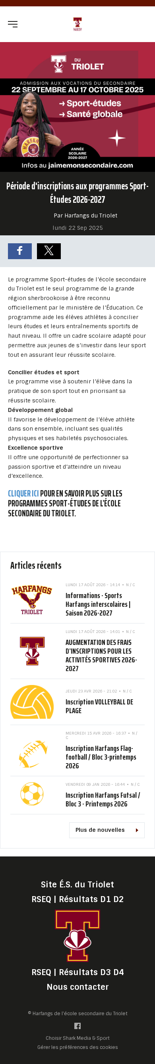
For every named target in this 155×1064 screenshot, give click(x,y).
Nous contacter (77, 987)
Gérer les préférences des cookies (77, 1047)
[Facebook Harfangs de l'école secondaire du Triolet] (77, 1027)
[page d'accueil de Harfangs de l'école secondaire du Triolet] (77, 23)
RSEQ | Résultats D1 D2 (77, 899)
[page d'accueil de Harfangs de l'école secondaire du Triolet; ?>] (77, 935)
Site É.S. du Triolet (77, 884)
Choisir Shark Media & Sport (78, 1038)
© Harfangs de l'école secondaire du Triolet (78, 1013)
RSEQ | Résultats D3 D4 (77, 972)
